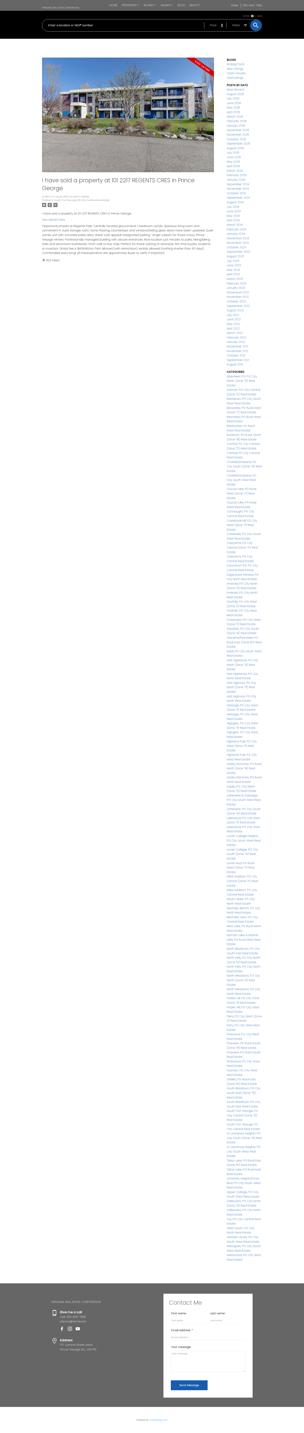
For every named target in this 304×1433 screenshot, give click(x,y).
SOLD (259, 16)
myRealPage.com (158, 1419)
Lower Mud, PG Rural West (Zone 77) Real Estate (240, 867)
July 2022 (233, 315)
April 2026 (233, 112)
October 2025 (236, 139)
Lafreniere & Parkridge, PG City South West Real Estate (244, 799)
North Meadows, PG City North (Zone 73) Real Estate (243, 980)
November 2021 (237, 351)
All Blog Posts (236, 64)
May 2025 (233, 162)
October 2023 (236, 247)
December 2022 (238, 292)
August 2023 (235, 256)
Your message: (181, 1347)
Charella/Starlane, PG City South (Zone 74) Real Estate (244, 466)
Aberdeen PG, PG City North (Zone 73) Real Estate (242, 380)
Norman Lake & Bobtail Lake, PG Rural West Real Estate (243, 939)
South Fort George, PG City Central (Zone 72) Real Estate (242, 1115)
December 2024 (238, 184)
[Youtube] (79, 1330)
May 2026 (233, 107)
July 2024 (233, 207)
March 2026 (235, 117)
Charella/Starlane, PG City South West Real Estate (241, 480)
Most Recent (235, 90)
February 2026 (236, 121)
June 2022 (234, 319)
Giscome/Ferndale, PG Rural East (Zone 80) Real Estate (244, 642)
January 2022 (236, 342)
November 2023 (238, 243)
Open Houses (236, 73)
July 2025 (233, 153)
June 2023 (234, 265)
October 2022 (236, 301)
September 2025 (238, 144)
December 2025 (238, 130)
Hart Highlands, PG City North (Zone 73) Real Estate (242, 664)
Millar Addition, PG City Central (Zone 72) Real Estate (242, 880)
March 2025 (235, 171)
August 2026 (235, 94)
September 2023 (238, 252)
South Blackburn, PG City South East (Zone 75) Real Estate (243, 1092)
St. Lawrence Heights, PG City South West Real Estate (244, 1151)
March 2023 (235, 279)
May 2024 (233, 216)
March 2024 (235, 225)
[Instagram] (72, 1330)
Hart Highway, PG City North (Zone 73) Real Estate (241, 687)
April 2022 (233, 328)
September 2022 (238, 306)
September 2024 (238, 198)
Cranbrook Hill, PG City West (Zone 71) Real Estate (242, 525)
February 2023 (236, 283)
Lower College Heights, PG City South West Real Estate (244, 840)
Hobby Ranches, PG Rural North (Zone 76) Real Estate (244, 768)
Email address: (181, 1330)
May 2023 (233, 270)
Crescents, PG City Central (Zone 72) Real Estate (242, 547)
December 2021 (237, 346)
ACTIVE (246, 16)
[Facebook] (64, 1330)
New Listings (235, 69)
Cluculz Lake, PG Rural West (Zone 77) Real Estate (241, 493)
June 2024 (234, 211)
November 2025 (238, 135)
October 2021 (236, 355)
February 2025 (236, 175)
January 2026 (236, 126)
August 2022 (235, 310)
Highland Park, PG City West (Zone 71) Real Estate (242, 745)
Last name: (217, 1313)
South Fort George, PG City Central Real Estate (81, 200)
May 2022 (233, 324)
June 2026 (234, 103)
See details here (53, 220)
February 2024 (236, 229)
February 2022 (236, 337)
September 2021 (238, 360)
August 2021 (235, 364)
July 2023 (233, 261)
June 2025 (234, 157)
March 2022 (235, 333)
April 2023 (233, 274)
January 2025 (236, 180)
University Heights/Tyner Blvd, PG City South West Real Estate (244, 1182)
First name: (178, 1313)
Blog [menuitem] (181, 5)
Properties (129, 5)
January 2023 (236, 288)
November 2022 (238, 297)
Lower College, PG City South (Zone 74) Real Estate (242, 854)
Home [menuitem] (113, 5)
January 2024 (236, 234)
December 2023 (238, 238)
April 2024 (233, 220)
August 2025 (235, 148)
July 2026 (233, 98)
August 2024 (235, 202)
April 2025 (233, 166)
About (193, 5)
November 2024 (238, 189)
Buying (148, 5)
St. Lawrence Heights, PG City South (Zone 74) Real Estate (244, 1137)
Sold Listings (235, 78)
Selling (165, 5)
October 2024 (236, 193)
